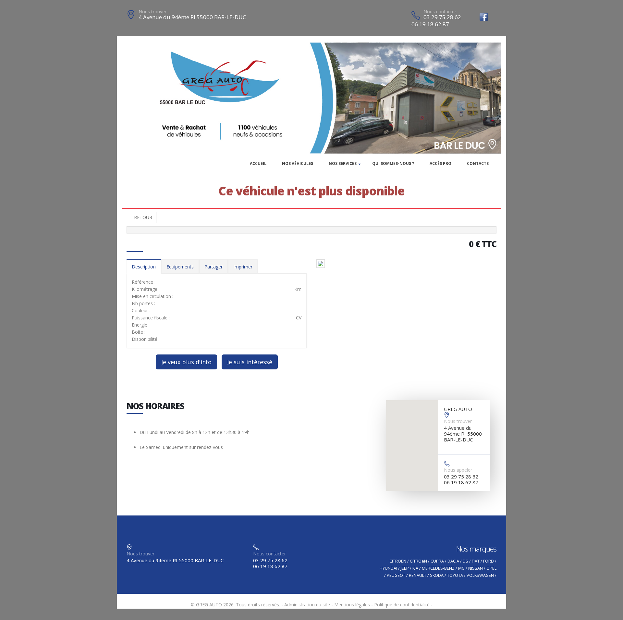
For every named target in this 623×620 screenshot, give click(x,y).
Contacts (478, 163)
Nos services (343, 163)
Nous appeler (458, 470)
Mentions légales (352, 604)
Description (144, 267)
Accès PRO (440, 163)
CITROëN (418, 561)
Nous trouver (152, 11)
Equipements (180, 267)
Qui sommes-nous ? (393, 163)
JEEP (405, 568)
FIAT (476, 561)
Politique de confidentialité (402, 604)
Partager (213, 267)
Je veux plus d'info (186, 362)
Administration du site (307, 604)
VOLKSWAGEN (480, 575)
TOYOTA (455, 575)
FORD (488, 561)
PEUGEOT (396, 575)
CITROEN (397, 561)
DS (465, 561)
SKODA (437, 575)
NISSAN (475, 568)
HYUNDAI (388, 568)
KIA (415, 568)
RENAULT (417, 575)
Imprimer (242, 267)
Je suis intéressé (249, 362)
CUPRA (437, 561)
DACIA (453, 561)
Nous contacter (439, 11)
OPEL (491, 568)
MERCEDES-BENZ (438, 568)
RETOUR (143, 217)
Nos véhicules (297, 163)
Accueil (258, 163)
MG (461, 568)
